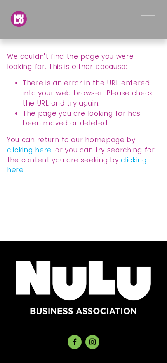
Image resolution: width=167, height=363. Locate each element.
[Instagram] (92, 342)
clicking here (29, 150)
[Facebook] (75, 342)
